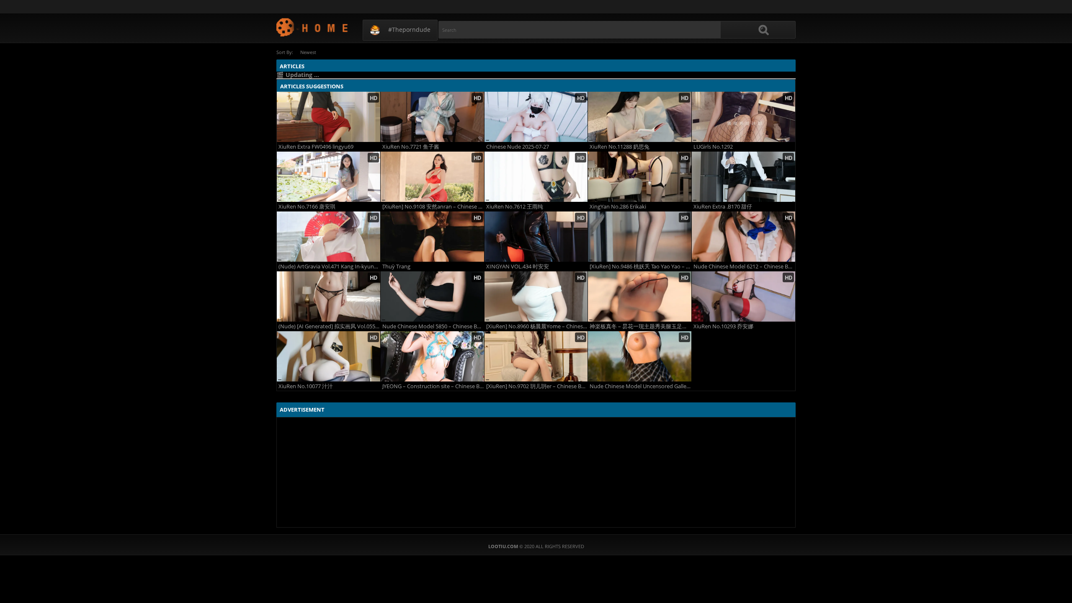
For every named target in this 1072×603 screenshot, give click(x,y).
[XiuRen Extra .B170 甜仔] (743, 177)
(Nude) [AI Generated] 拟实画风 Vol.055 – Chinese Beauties (329, 326)
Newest (308, 52)
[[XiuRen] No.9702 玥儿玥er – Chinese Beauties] (536, 356)
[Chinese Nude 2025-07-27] (536, 117)
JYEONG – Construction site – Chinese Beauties (433, 386)
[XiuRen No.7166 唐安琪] (328, 177)
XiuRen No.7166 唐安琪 (306, 206)
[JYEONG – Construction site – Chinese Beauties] (432, 356)
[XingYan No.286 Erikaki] (639, 177)
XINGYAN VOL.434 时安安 (517, 266)
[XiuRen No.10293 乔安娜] (743, 296)
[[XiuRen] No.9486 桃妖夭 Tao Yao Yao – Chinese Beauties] (639, 236)
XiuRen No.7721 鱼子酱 (410, 146)
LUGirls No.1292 (713, 146)
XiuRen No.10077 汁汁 (305, 386)
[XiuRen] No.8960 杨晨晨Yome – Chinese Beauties (537, 326)
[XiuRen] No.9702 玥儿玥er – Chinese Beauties (537, 386)
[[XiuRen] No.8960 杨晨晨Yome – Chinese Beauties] (536, 296)
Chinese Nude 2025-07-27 (517, 146)
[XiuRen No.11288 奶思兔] (639, 117)
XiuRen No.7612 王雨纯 (514, 206)
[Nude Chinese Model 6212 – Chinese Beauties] (743, 236)
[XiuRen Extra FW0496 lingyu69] (328, 117)
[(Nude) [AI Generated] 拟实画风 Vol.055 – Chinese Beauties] (328, 296)
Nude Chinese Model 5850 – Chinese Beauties (433, 326)
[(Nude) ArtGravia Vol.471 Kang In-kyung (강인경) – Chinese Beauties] (328, 236)
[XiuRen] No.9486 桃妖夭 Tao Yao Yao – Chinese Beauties (640, 266)
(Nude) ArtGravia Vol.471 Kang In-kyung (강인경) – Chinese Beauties (329, 266)
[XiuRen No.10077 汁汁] (328, 356)
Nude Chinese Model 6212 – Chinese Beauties (744, 266)
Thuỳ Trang (396, 266)
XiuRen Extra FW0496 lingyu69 (315, 146)
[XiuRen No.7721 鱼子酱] (432, 117)
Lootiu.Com (312, 27)
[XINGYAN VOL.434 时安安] (536, 236)
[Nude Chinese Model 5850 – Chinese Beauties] (432, 296)
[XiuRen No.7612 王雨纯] (536, 177)
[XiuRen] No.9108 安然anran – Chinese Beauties (433, 206)
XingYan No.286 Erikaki (618, 206)
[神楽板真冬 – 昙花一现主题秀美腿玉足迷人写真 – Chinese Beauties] (639, 296)
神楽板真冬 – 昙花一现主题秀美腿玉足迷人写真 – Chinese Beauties (640, 326)
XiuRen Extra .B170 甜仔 (722, 206)
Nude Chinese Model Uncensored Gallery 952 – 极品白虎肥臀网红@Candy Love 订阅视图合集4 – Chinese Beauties (640, 386)
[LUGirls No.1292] (743, 117)
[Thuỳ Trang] (432, 236)
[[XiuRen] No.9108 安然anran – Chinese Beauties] (432, 177)
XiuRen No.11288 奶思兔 (619, 146)
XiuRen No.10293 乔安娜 (723, 326)
